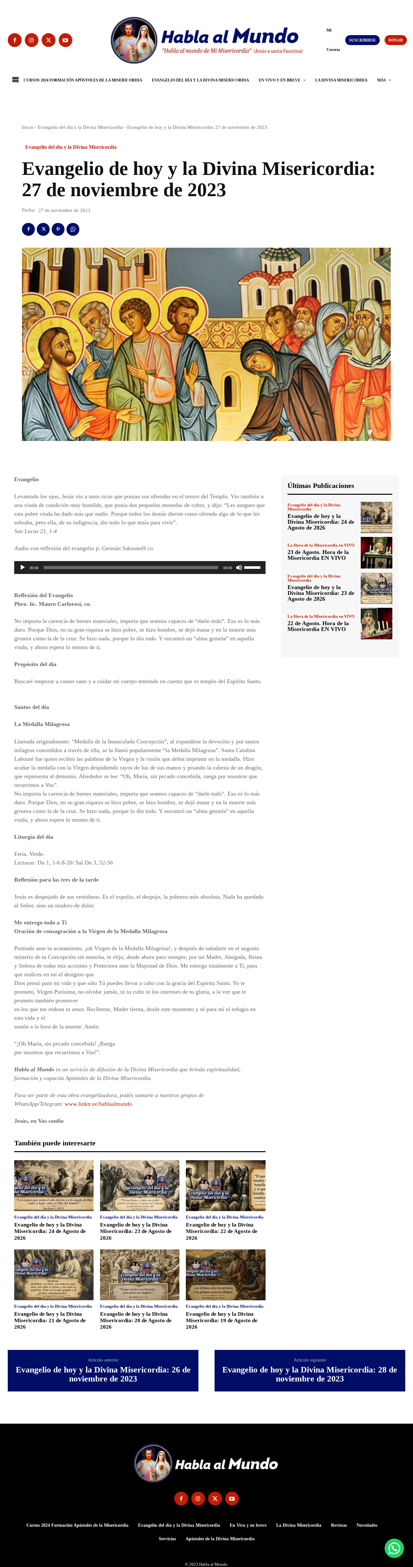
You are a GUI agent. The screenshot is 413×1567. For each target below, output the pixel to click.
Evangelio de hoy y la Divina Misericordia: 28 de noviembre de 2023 (309, 1374)
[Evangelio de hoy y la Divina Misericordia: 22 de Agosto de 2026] (225, 1185)
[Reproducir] (22, 567)
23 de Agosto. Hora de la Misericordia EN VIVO (318, 555)
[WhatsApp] (72, 229)
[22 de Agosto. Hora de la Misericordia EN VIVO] (376, 623)
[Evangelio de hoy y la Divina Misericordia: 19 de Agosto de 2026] (225, 1274)
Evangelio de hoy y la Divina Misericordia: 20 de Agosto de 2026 (136, 1320)
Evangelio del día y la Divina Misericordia (80, 127)
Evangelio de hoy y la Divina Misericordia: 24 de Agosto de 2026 (50, 1231)
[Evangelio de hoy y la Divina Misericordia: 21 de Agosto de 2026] (54, 1274)
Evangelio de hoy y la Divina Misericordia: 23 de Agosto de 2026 (136, 1231)
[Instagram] (32, 40)
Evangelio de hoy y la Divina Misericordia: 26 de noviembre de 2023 (103, 1374)
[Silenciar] (239, 567)
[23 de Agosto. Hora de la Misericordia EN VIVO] (376, 553)
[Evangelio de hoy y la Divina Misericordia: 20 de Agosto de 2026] (139, 1274)
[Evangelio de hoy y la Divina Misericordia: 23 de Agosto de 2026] (139, 1185)
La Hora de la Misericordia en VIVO (321, 545)
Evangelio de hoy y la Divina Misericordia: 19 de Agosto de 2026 (221, 1320)
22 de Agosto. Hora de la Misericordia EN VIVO (318, 626)
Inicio (28, 127)
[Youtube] (66, 40)
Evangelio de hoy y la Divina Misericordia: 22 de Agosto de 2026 (221, 1231)
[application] (140, 567)
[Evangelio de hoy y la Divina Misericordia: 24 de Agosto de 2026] (54, 1185)
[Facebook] (15, 40)
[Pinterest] (58, 229)
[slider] (253, 567)
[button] (324, 40)
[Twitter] (48, 40)
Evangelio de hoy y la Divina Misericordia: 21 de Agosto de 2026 (50, 1320)
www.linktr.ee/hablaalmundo (98, 1104)
